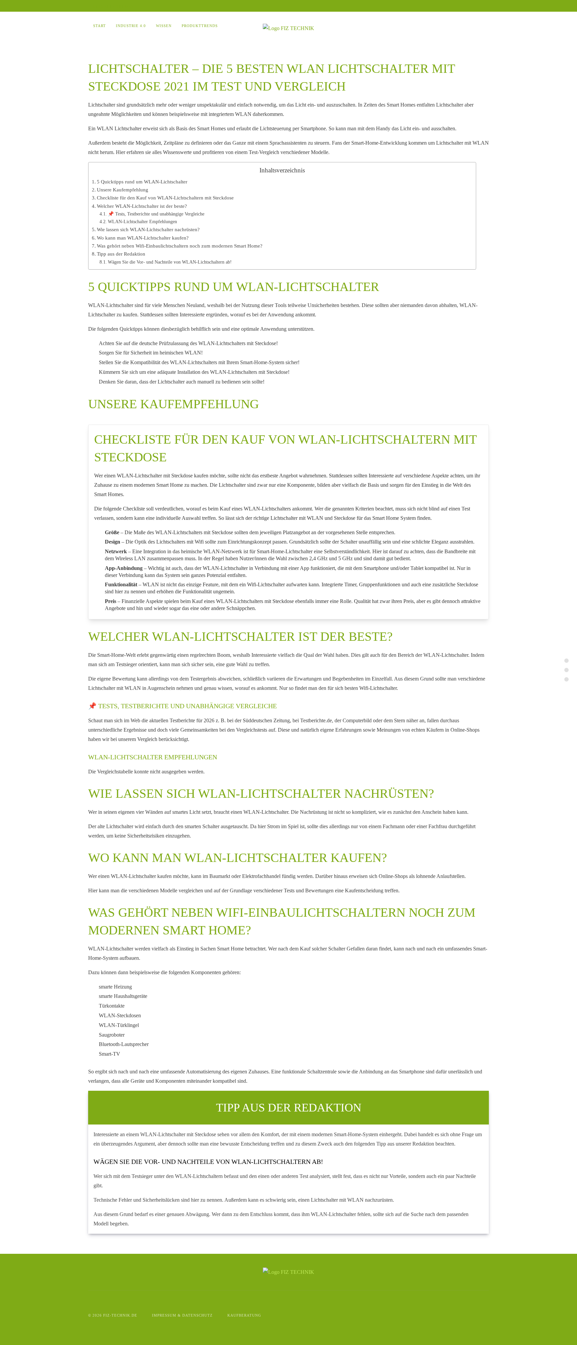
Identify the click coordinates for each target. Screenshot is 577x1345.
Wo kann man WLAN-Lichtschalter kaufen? (143, 238)
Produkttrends (200, 26)
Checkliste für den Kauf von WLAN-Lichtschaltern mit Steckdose (165, 197)
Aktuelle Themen (112, 7)
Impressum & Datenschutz (182, 1315)
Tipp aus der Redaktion (121, 254)
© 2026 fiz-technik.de (112, 1315)
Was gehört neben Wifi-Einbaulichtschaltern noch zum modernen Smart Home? (179, 246)
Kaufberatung (244, 1315)
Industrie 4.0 (131, 26)
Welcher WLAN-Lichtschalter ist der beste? (142, 206)
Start (99, 26)
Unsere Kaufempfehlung (122, 189)
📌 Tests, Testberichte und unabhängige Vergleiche (156, 213)
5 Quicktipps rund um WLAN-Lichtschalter (142, 181)
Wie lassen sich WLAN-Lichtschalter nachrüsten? (148, 229)
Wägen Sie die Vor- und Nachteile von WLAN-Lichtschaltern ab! (170, 262)
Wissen (164, 26)
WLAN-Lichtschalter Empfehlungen (142, 221)
